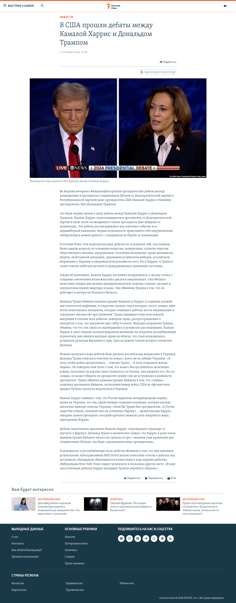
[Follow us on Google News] (162, 538)
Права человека (74, 563)
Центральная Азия (49, 499)
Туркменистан (75, 589)
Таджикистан (74, 583)
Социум (69, 556)
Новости (66, 17)
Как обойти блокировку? (27, 550)
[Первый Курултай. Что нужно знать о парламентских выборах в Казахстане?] (96, 504)
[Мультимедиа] (225, 5)
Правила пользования (25, 556)
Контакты (18, 543)
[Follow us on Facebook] (137, 538)
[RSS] (170, 538)
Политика (116, 499)
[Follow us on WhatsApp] (154, 538)
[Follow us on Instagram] (129, 538)
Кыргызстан (19, 589)
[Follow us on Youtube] (121, 538)
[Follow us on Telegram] (146, 538)
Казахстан (18, 583)
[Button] (168, 62)
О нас (15, 537)
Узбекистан (127, 583)
